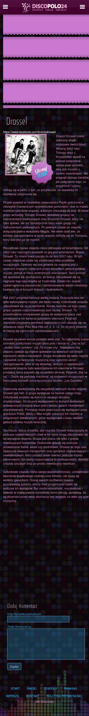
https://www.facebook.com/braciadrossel (29, 132)
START (15, 688)
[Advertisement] (44, 62)
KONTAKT (32, 696)
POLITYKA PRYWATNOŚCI (64, 696)
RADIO (31, 688)
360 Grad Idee (44, 701)
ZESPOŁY (50, 688)
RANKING (70, 688)
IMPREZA (12, 696)
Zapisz (14, 666)
